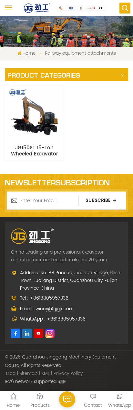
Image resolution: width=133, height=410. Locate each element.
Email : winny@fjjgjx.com (47, 308)
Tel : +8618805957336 (44, 298)
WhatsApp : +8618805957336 (53, 319)
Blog (10, 373)
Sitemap (28, 373)
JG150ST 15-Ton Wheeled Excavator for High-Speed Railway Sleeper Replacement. (34, 151)
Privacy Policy (68, 373)
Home (29, 53)
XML (45, 373)
